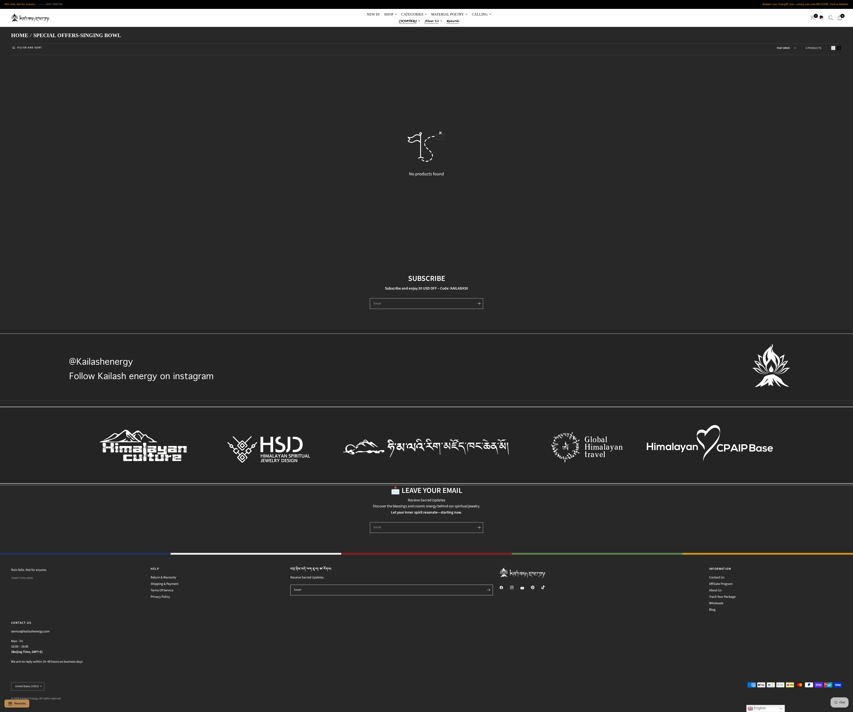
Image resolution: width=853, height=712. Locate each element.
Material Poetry (447, 14)
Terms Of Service (162, 590)
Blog (712, 609)
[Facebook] (504, 587)
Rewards (452, 21)
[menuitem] (373, 14)
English (759, 708)
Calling (480, 14)
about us (432, 21)
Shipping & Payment (164, 584)
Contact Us (716, 577)
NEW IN (373, 14)
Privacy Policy (160, 596)
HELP (155, 568)
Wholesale (716, 603)
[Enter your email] (478, 303)
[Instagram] (515, 587)
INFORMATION (720, 568)
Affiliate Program (721, 584)
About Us (715, 590)
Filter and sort (29, 48)
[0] (838, 18)
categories (412, 14)
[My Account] (821, 18)
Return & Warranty (163, 577)
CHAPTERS (408, 21)
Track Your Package (722, 596)
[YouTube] (525, 588)
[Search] (830, 18)
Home (19, 35)
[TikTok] (546, 587)
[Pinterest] (536, 587)
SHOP (388, 14)
